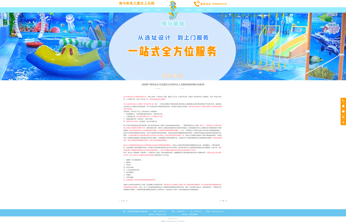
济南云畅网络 (193, 214)
